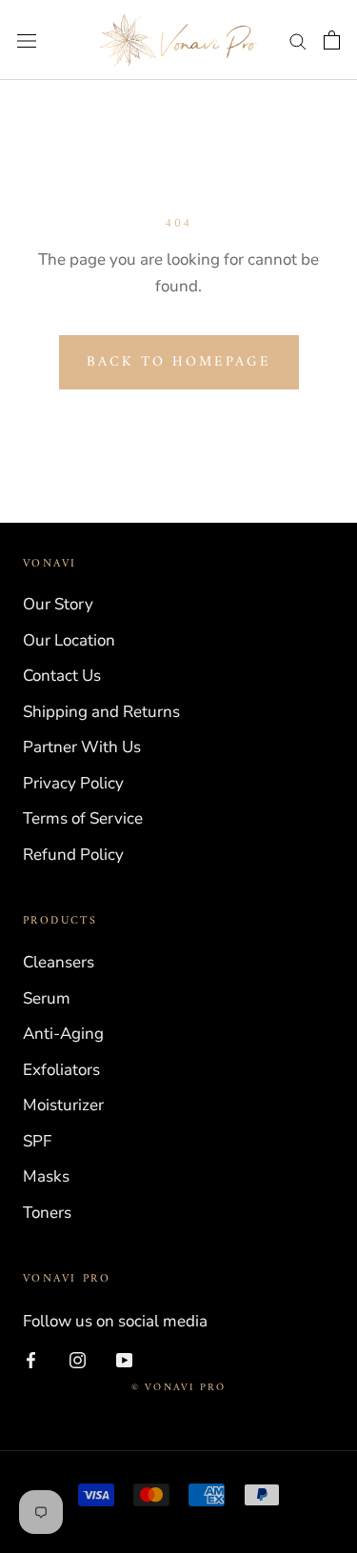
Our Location (69, 640)
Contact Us (62, 676)
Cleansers (58, 962)
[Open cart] (332, 40)
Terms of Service (83, 818)
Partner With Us (82, 747)
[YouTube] (124, 1358)
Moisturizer (63, 1105)
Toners (47, 1213)
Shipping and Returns (101, 712)
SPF (37, 1141)
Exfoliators (61, 1070)
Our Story (58, 604)
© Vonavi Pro (178, 1388)
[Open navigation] (26, 40)
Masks (46, 1176)
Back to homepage (179, 362)
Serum (46, 998)
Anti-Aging (63, 1034)
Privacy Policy (73, 783)
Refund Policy (73, 855)
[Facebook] (31, 1358)
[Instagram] (77, 1358)
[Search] (298, 40)
